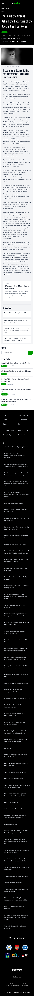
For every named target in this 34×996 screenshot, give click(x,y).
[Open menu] (3, 3)
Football (7, 8)
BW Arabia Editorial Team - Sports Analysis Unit (16, 36)
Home (2, 8)
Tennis (3, 384)
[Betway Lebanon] (17, 2)
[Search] (30, 353)
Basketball (4, 394)
